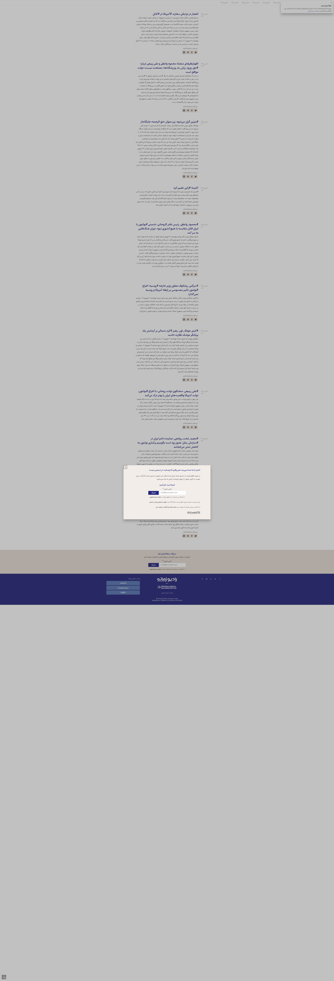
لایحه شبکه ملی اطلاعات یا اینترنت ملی (166, 507)
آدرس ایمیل (167, 489)
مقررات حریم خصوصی (155, 497)
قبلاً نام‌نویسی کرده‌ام (193, 512)
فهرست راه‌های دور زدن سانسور (157, 502)
